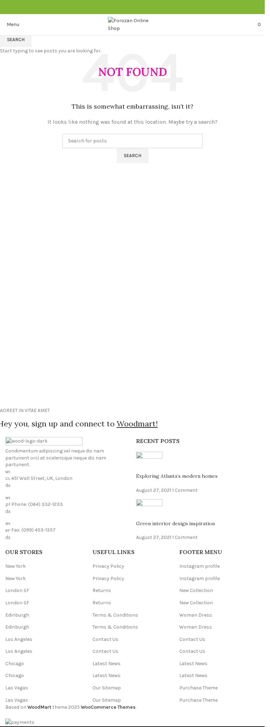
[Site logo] (132, 24)
